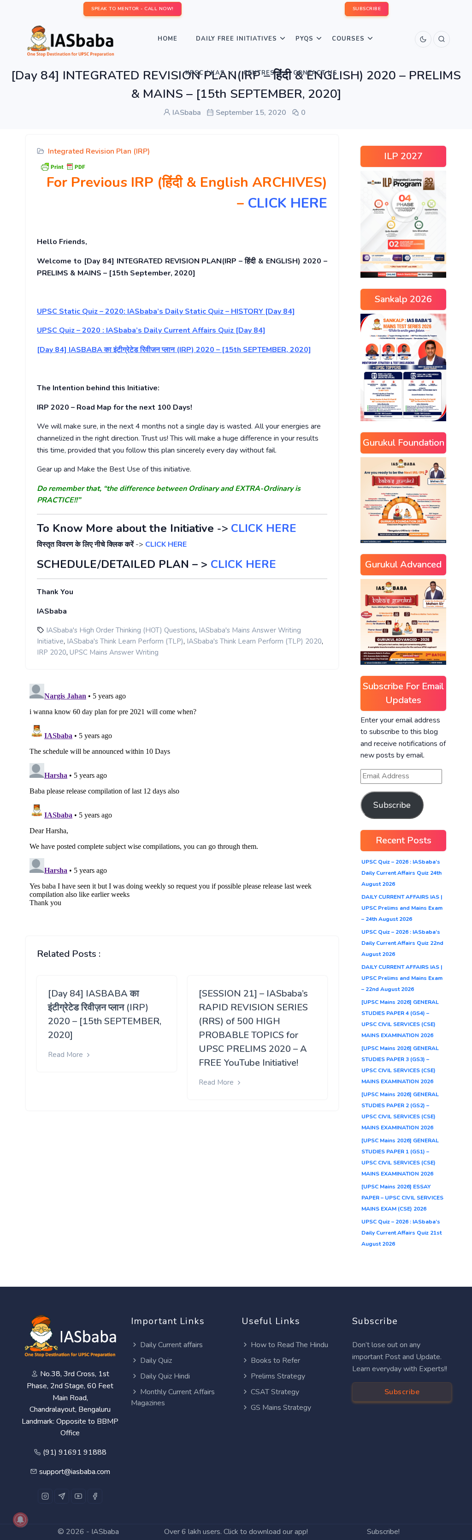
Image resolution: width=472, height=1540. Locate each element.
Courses (348, 39)
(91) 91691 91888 (74, 1452)
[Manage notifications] (20, 1519)
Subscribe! (383, 1532)
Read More (66, 1054)
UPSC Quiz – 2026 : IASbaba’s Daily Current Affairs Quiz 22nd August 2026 (402, 943)
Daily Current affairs (171, 1345)
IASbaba (105, 1532)
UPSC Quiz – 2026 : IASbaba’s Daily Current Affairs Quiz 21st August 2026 (401, 1233)
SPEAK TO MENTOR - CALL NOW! (132, 9)
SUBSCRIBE (367, 9)
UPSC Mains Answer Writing (114, 652)
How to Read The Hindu (289, 1345)
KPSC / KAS (205, 73)
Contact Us (315, 73)
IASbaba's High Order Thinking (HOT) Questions (120, 630)
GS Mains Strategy (281, 1408)
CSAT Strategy (275, 1392)
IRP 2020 (51, 652)
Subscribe (392, 805)
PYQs (304, 39)
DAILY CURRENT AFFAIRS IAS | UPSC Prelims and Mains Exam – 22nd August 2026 (401, 978)
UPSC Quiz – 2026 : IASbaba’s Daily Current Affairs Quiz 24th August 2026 (401, 873)
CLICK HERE (287, 203)
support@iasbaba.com (74, 1472)
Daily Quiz (156, 1360)
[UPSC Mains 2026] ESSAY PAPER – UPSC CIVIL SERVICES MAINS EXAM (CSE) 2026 (402, 1197)
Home (167, 39)
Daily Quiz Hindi (165, 1376)
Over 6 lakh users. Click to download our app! (236, 1532)
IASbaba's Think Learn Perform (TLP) (125, 641)
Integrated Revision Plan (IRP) (99, 151)
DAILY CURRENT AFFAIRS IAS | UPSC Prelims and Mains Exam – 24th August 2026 (401, 908)
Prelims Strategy (278, 1376)
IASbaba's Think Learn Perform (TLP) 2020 (254, 641)
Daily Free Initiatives (236, 39)
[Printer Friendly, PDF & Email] (62, 166)
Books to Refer (275, 1360)
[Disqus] (182, 795)
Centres (259, 73)
